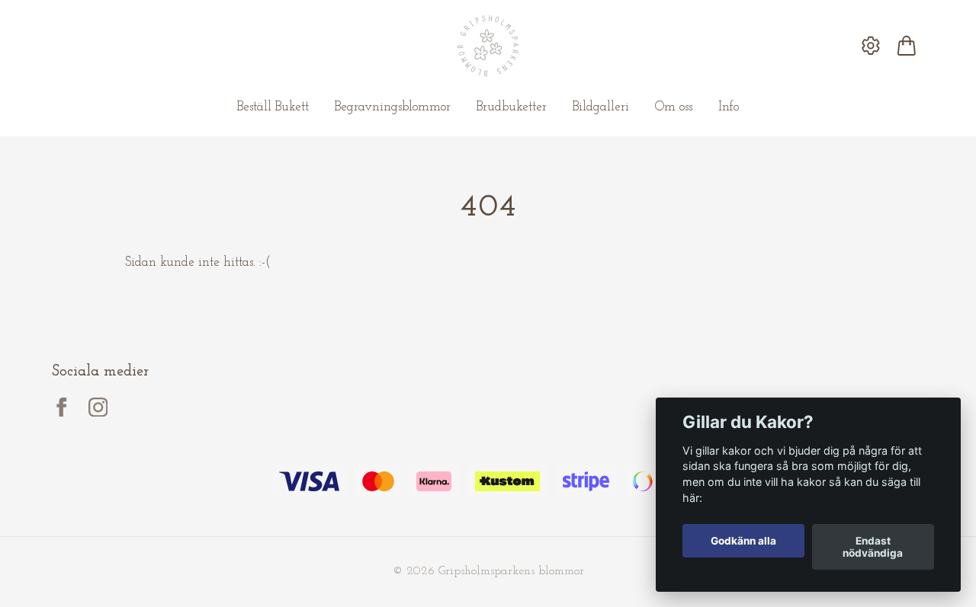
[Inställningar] (871, 45)
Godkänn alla (743, 541)
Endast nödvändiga (873, 547)
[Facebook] (62, 407)
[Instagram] (98, 407)
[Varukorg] (906, 45)
